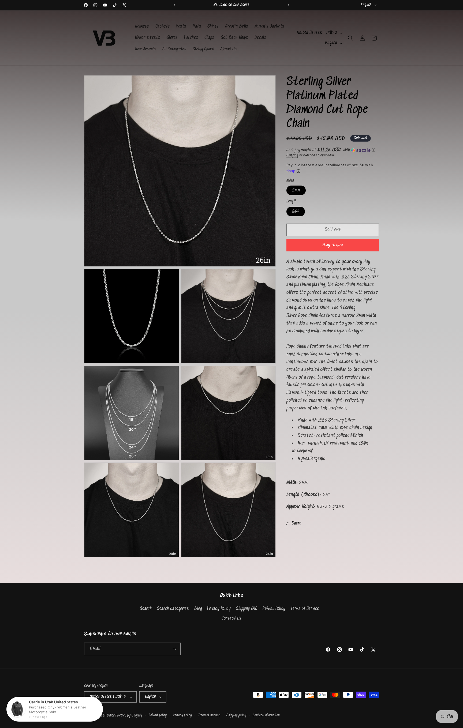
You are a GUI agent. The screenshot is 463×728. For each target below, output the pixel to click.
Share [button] (296, 523)
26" (298, 212)
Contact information (266, 715)
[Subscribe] (174, 649)
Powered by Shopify (128, 715)
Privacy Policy (219, 608)
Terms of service (209, 715)
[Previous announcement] (174, 5)
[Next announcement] (288, 5)
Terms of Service (305, 608)
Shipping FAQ (246, 608)
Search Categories (173, 608)
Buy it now (332, 245)
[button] (350, 38)
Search (146, 608)
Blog (198, 608)
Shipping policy (236, 715)
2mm (299, 191)
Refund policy (158, 715)
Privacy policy (182, 715)
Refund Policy (274, 608)
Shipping (292, 155)
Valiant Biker (106, 715)
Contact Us (231, 618)
